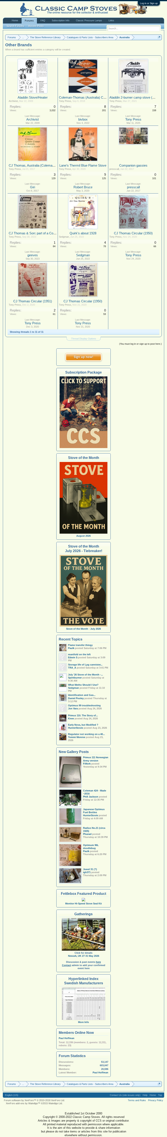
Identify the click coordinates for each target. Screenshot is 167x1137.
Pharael (87, 834)
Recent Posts (36, 26)
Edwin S (72, 657)
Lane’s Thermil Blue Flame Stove (82, 165)
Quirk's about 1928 (83, 233)
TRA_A (72, 667)
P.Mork (87, 763)
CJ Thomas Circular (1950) (133, 233)
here (98, 962)
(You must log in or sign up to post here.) (140, 344)
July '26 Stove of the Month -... (85, 674)
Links (111, 20)
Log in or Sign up (149, 3)
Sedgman (64, 236)
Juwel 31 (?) (90, 869)
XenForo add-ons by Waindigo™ (23, 1103)
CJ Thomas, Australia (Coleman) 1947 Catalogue (43, 165)
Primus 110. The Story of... (83, 715)
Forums (29, 20)
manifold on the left (79, 654)
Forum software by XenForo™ (34, 1100)
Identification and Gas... (81, 695)
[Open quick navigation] (159, 37)
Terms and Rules (137, 1100)
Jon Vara (73, 708)
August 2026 (83, 536)
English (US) (11, 1095)
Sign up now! (83, 357)
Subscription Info (60, 20)
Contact (66, 965)
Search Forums (15, 26)
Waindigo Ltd (55, 1103)
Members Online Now (76, 1032)
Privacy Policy (155, 1100)
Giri (32, 187)
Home (15, 20)
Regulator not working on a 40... (86, 734)
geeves (32, 255)
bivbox (83, 119)
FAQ (42, 20)
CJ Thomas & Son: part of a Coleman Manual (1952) (46, 233)
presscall (114, 169)
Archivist (13, 101)
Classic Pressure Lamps (89, 20)
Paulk (86, 851)
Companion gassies (133, 165)
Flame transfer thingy (80, 645)
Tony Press (65, 101)
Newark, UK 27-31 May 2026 (83, 956)
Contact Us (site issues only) (125, 1095)
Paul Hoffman (66, 1038)
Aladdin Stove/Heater (33, 97)
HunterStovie (90, 815)
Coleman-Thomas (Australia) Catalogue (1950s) (93, 97)
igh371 (87, 872)
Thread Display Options (83, 338)
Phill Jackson (90, 796)
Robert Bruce (82, 187)
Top (160, 1095)
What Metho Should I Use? (83, 685)
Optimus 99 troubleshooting (84, 705)
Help (145, 1095)
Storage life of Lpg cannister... (85, 664)
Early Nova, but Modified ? (83, 724)
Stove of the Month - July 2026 (83, 628)
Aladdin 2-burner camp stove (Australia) (137, 97)
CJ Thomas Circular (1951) (32, 301)
